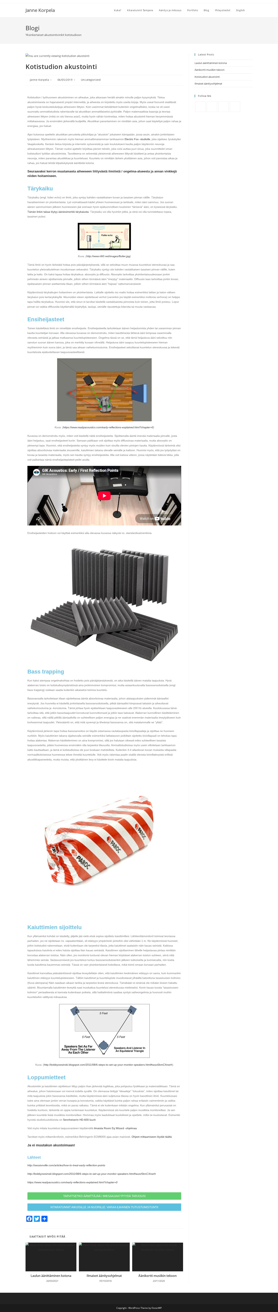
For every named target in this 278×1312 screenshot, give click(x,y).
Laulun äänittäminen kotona (51, 1276)
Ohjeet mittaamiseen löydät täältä (152, 1136)
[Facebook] (200, 107)
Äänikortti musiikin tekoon (157, 1276)
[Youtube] (235, 107)
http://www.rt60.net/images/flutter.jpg (108, 256)
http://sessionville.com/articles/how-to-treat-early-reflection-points (66, 1165)
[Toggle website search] (251, 10)
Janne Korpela (40, 10)
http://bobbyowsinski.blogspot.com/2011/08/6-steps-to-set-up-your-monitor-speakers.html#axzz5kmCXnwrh (108, 1064)
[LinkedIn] (223, 107)
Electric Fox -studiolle (137, 139)
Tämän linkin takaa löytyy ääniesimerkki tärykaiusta (58, 211)
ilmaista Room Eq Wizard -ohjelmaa (115, 1128)
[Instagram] (212, 107)
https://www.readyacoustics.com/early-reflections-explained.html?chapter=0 (108, 427)
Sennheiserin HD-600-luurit (79, 1119)
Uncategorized (91, 79)
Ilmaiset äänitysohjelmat (104, 1276)
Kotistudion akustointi (207, 76)
